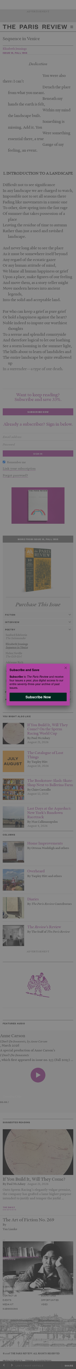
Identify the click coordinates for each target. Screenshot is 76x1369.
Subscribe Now (38, 696)
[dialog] (38, 684)
